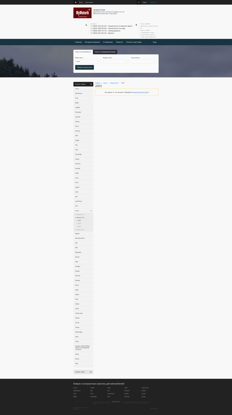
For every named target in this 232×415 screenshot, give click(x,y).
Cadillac (77, 107)
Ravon (77, 359)
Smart (77, 308)
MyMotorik (99, 10)
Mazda (77, 233)
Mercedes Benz (80, 238)
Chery (77, 341)
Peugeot (77, 266)
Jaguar (77, 187)
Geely (77, 354)
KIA (76, 196)
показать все (116, 401)
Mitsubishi (78, 252)
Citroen (77, 121)
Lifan (76, 363)
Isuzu (76, 178)
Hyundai (77, 168)
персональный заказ (140, 92)
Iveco (76, 182)
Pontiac (77, 271)
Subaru (77, 318)
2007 (79, 226)
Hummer (77, 163)
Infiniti (77, 173)
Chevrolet (78, 112)
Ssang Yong (78, 313)
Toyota (77, 327)
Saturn (77, 294)
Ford (76, 149)
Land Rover (78, 201)
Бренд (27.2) (80, 217)
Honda (77, 159)
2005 (79, 223)
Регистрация (89, 2)
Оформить (153, 2)
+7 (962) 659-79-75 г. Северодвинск (105, 31)
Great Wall (78, 154)
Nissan (77, 257)
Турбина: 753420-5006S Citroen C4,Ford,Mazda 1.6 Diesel (82, 347)
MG (76, 243)
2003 (79, 220)
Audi (76, 98)
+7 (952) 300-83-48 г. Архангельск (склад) (107, 28)
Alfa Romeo (78, 93)
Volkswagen (78, 332)
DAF (76, 135)
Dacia (77, 126)
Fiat (76, 145)
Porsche (77, 275)
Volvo (76, 336)
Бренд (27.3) (80, 229)
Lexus (77, 210)
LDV (76, 206)
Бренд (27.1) (80, 214)
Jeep (76, 192)
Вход (80, 2)
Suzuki (77, 322)
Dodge (77, 140)
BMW (77, 103)
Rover (77, 285)
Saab (76, 290)
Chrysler (77, 117)
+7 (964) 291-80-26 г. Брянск (102, 33)
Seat (76, 299)
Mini (76, 247)
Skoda (77, 304)
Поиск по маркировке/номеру (105, 52)
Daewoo (77, 131)
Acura (77, 88)
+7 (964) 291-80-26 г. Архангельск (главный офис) (111, 26)
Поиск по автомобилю (83, 52)
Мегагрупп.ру (155, 408)
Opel (76, 261)
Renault (77, 280)
